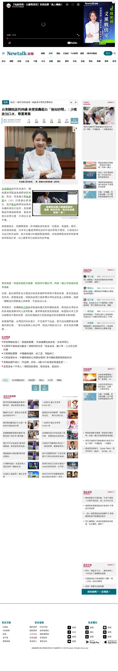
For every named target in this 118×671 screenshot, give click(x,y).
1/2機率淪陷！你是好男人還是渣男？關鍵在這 (14, 465)
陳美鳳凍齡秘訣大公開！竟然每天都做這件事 (15, 424)
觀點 (58, 53)
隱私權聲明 (44, 634)
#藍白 (41, 380)
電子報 (5, 638)
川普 (25, 307)
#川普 (50, 380)
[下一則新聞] (76, 102)
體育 (67, 61)
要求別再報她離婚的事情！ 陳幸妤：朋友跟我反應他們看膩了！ (15, 404)
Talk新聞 (74, 53)
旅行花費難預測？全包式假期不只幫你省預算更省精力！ (54, 455)
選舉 (106, 61)
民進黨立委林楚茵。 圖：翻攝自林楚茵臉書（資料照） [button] (40, 182)
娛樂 (51, 61)
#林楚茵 (31, 380)
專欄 (98, 61)
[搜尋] (114, 53)
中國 (35, 61)
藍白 (14, 204)
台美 (4, 188)
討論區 (66, 53)
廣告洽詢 (43, 641)
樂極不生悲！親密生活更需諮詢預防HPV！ (15, 413)
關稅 (9, 188)
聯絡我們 (33, 630)
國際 (11, 61)
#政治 (5, 380)
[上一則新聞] (71, 102)
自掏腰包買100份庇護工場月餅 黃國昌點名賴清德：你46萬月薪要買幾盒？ (54, 434)
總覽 (43, 53)
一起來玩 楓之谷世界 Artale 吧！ (51, 403)
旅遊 (83, 61)
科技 (75, 61)
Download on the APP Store (110, 642)
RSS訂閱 (43, 627)
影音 (114, 61)
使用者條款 (44, 630)
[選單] (3, 53)
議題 (82, 53)
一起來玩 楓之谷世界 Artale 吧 (51, 424)
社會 (27, 61)
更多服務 (39, 622)
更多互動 (6, 622)
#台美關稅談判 (18, 380)
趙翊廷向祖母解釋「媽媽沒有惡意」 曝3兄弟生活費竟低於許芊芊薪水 (54, 414)
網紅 (59, 61)
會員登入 (33, 641)
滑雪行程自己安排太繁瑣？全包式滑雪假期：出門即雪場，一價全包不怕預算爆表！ (54, 465)
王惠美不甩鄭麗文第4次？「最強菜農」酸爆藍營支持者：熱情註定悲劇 (54, 445)
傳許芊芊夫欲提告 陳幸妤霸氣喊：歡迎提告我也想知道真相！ (15, 445)
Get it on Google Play (92, 642)
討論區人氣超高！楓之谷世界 (15, 475)
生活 (43, 61)
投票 (4, 634)
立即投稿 (33, 634)
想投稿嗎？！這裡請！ (99, 591)
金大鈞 (10, 120)
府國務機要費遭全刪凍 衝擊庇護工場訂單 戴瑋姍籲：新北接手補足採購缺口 (15, 434)
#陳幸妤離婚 (92, 53)
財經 (19, 61)
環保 (91, 61)
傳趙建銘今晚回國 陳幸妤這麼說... (14, 454)
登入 (108, 53)
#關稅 (59, 380)
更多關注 (92, 622)
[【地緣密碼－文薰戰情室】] (99, 24)
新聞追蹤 (6, 641)
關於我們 (33, 627)
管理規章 (43, 638)
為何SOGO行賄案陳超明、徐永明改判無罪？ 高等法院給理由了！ (54, 475)
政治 (3, 61)
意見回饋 (33, 638)
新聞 (51, 53)
